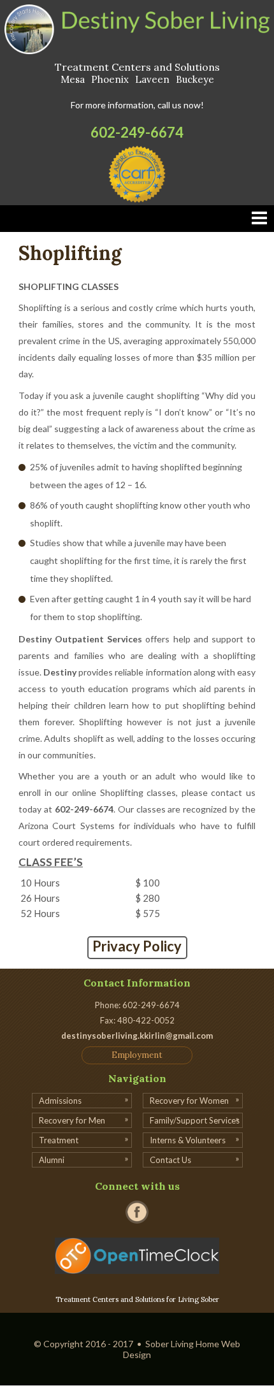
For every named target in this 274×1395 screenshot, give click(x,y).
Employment (137, 1055)
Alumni (51, 1160)
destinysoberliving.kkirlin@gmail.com (137, 1035)
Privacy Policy (137, 946)
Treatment (58, 1140)
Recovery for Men (72, 1120)
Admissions (60, 1100)
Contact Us (170, 1160)
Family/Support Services (195, 1120)
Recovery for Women (189, 1100)
